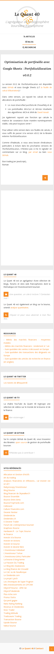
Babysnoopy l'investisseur (15, 487)
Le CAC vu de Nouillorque (15, 572)
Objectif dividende (12, 591)
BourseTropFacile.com (14, 503)
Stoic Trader (9, 610)
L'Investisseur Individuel (14, 550)
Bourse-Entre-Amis (12, 499)
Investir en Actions (12, 540)
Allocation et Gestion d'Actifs (16, 474)
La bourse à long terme (14, 559)
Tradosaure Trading (12, 616)
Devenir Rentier (10, 512)
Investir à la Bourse (12, 537)
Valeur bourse (10, 625)
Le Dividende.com (12, 575)
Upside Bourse (10, 622)
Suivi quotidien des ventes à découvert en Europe (27, 349)
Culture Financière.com (14, 509)
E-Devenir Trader (11, 521)
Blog (30, 41)
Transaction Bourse (12, 619)
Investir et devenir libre (14, 547)
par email (33, 152)
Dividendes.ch (10, 518)
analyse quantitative (19, 307)
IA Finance (8, 534)
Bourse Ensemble (11, 496)
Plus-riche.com (10, 594)
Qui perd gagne (10, 600)
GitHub (10, 87)
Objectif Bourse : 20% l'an (15, 588)
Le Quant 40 (27, 14)
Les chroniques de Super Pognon (18, 581)
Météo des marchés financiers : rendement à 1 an (27, 346)
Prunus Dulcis (10, 597)
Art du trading (10, 477)
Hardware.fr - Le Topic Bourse (17, 531)
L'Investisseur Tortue (13, 553)
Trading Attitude (11, 613)
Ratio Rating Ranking (13, 603)
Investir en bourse (12, 544)
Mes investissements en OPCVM (18, 584)
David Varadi (43, 112)
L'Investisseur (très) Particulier (17, 556)
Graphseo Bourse (11, 528)
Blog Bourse (9, 490)
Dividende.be (9, 515)
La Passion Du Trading (14, 562)
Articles (30, 36)
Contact (39, 648)
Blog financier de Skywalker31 (17, 493)
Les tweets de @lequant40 (15, 382)
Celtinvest (8, 506)
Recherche (30, 47)
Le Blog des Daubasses (14, 566)
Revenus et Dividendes (14, 607)
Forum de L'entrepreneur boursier (19, 525)
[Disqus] (27, 227)
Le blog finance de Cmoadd (16, 569)
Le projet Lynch (11, 578)
